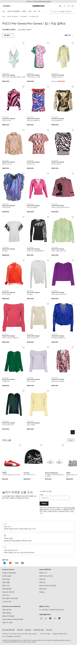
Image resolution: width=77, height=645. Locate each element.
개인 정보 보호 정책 (8, 629)
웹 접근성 (28, 629)
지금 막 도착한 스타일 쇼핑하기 (42, 1)
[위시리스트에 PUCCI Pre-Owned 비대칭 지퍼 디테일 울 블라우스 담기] (48, 217)
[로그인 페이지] (64, 6)
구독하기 (44, 503)
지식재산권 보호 (38, 629)
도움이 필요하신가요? (11, 550)
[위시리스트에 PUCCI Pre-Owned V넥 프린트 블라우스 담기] (73, 87)
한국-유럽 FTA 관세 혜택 (10, 598)
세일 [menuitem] (3, 11)
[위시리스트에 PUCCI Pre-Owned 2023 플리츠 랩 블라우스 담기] (73, 304)
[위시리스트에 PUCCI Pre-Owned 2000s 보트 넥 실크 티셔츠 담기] (73, 260)
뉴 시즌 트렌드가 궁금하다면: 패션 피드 (51, 609)
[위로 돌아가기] (73, 432)
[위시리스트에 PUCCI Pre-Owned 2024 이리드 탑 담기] (23, 87)
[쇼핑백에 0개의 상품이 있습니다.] (73, 6)
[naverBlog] (59, 618)
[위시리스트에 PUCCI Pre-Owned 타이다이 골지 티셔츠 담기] (23, 391)
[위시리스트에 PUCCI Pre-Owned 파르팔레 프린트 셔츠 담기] (73, 43)
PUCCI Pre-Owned (12, 16)
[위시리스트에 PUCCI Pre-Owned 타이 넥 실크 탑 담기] (23, 260)
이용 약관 (20, 629)
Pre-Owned (23, 16)
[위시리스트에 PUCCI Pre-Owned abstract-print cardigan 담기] (73, 347)
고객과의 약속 (6, 601)
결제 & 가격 (6, 585)
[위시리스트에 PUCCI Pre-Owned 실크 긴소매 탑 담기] (48, 347)
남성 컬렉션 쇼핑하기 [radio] (25, 30)
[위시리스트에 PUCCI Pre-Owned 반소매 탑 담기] (23, 217)
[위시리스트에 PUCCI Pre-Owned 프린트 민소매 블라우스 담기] (48, 87)
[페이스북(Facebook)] (50, 618)
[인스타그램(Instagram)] (41, 618)
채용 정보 (42, 579)
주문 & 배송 (6, 579)
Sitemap (41, 592)
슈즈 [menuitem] (35, 11)
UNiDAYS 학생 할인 (8, 616)
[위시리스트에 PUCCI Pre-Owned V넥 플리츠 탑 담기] (23, 347)
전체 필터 (7, 35)
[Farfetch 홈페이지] (38, 6)
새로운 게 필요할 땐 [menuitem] (13, 11)
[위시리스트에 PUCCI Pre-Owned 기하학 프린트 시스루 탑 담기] (48, 43)
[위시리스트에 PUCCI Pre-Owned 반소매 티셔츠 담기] (48, 130)
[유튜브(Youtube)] (55, 618)
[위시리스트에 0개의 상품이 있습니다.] (68, 6)
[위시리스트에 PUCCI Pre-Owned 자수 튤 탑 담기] (48, 260)
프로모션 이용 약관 (8, 592)
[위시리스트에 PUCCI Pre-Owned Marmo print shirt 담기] (23, 130)
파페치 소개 (43, 572)
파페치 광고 (43, 588)
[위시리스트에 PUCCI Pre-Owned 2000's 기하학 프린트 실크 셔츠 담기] (73, 174)
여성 (3, 16)
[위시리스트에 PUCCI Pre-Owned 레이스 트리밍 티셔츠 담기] (48, 304)
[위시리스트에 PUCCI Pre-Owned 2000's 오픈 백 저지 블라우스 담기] (23, 304)
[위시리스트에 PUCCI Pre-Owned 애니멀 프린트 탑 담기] (73, 130)
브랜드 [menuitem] (24, 11)
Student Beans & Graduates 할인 (12, 619)
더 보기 (71, 440)
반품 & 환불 (6, 582)
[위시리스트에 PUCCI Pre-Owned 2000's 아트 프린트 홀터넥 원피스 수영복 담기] (23, 43)
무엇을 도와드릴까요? (9, 572)
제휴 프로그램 (6, 609)
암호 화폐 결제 (6, 588)
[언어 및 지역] (60, 6)
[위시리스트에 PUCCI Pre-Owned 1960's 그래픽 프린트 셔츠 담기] (73, 217)
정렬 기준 (68, 35)
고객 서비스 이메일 (45, 633)
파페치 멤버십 (6, 613)
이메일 (41, 494)
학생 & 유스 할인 (7, 622)
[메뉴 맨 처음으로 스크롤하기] (45, 11)
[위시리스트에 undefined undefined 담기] (20, 445)
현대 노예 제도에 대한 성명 (47, 585)
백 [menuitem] (39, 11)
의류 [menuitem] (29, 11)
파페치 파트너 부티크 (46, 576)
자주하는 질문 (8, 538)
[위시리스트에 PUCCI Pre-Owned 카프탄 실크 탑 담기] (23, 174)
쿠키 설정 (49, 629)
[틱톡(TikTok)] (46, 618)
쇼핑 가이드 (7, 526)
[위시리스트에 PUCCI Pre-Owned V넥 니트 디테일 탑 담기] (48, 174)
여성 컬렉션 (6, 6)
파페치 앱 (42, 582)
